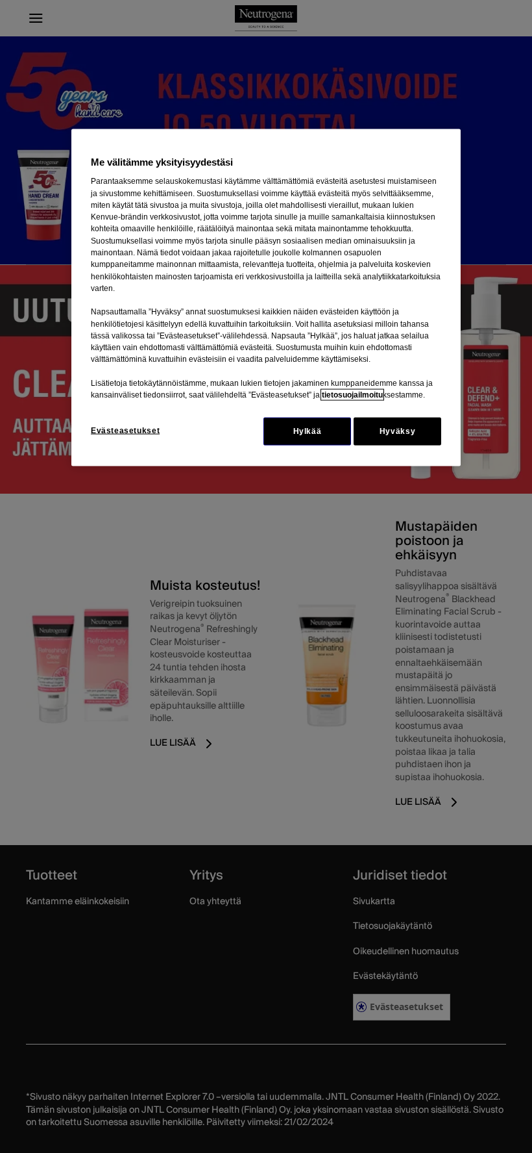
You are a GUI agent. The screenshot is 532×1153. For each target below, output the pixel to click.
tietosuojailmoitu (352, 394)
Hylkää (307, 430)
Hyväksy (397, 430)
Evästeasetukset (125, 430)
